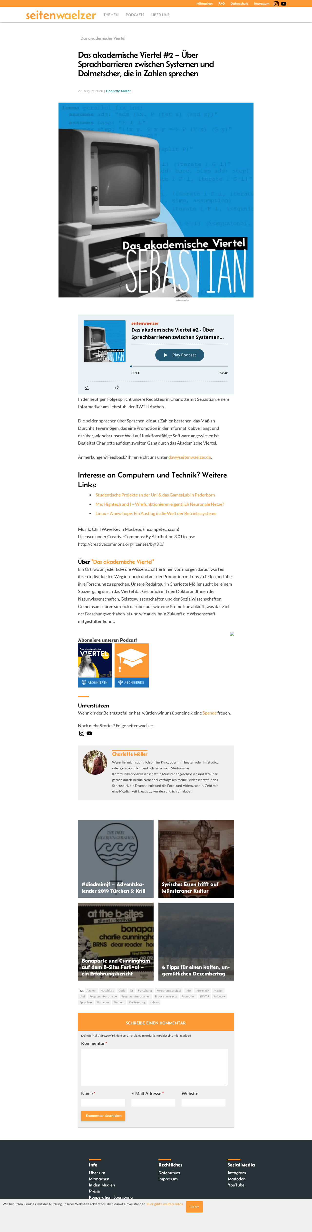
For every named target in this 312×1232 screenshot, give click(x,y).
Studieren (103, 1002)
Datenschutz (239, 3)
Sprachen (86, 1002)
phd (82, 996)
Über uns (160, 15)
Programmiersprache (103, 996)
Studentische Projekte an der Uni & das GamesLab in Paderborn (155, 494)
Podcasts (135, 15)
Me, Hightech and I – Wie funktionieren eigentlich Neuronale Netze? (160, 504)
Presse (94, 1191)
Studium (119, 1002)
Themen (111, 15)
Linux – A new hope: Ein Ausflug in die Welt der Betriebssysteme (156, 513)
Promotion (188, 996)
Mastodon (236, 1178)
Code (121, 990)
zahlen (154, 1002)
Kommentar (94, 1043)
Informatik (202, 990)
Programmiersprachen (135, 996)
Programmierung (166, 996)
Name (88, 1093)
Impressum (262, 3)
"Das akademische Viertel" (122, 561)
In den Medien (102, 1185)
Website (190, 1093)
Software (219, 996)
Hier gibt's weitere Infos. (165, 1204)
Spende (210, 713)
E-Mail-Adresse (147, 1093)
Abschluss (107, 990)
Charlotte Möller (118, 91)
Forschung (145, 990)
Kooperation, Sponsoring (111, 1197)
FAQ (221, 3)
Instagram (237, 1172)
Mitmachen (204, 3)
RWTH (204, 996)
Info (188, 990)
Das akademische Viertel (102, 38)
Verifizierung (137, 1002)
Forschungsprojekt (168, 990)
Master (218, 990)
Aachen (91, 990)
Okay (194, 1207)
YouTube (236, 1185)
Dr (131, 990)
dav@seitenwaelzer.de (189, 457)
